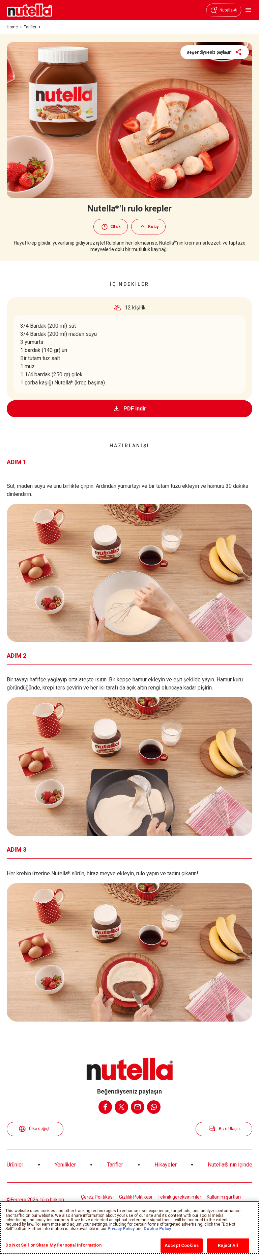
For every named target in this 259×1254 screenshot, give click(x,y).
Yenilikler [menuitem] (65, 1164)
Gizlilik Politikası (135, 1197)
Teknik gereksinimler (179, 1197)
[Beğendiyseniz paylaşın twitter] (121, 1107)
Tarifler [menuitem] (115, 1164)
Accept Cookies (182, 1245)
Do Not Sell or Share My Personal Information (53, 1245)
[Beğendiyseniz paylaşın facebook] (105, 1107)
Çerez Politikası (97, 1197)
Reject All (228, 1245)
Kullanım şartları (224, 1197)
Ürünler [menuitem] (15, 1164)
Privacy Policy (121, 1228)
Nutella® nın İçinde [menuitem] (230, 1164)
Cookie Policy (157, 1228)
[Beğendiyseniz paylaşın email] (137, 1107)
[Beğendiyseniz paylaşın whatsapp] (154, 1107)
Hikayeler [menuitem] (165, 1164)
